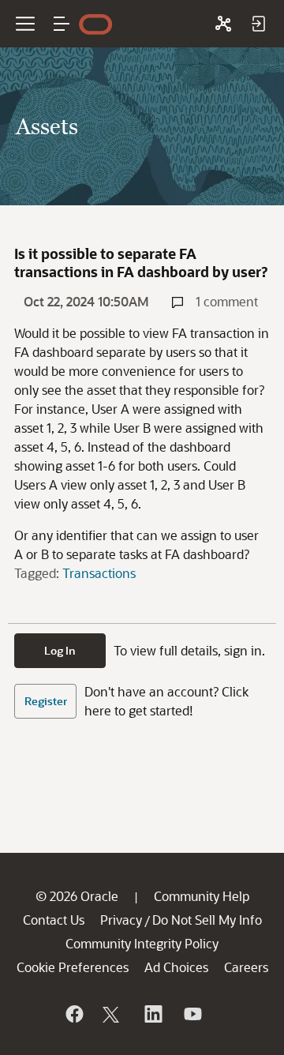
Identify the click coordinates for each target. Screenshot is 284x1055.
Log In (60, 650)
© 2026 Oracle (77, 896)
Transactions (99, 573)
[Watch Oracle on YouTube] (191, 1013)
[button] (61, 23)
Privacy (121, 919)
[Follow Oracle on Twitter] (113, 1013)
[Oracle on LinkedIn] (152, 1013)
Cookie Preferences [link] (73, 967)
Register (45, 700)
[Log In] (258, 23)
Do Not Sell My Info (207, 919)
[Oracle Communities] (223, 23)
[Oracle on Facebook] (73, 1013)
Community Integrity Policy (142, 943)
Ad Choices (176, 967)
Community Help (201, 896)
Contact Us (53, 919)
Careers (246, 967)
